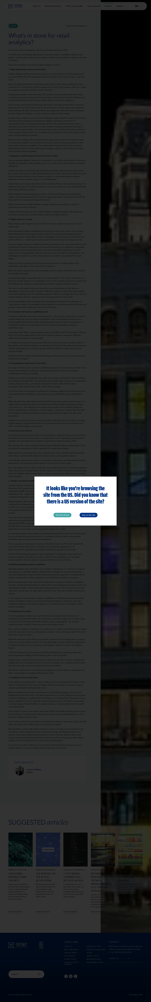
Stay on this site (88, 515)
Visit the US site (62, 515)
